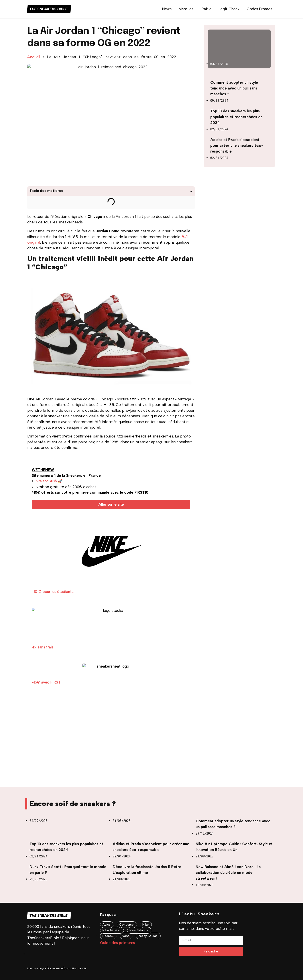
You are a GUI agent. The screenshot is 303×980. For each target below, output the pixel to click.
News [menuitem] (166, 9)
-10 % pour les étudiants (52, 591)
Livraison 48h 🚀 (48, 481)
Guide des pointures (117, 942)
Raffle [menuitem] (206, 9)
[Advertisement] (111, 742)
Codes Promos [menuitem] (259, 9)
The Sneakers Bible (49, 9)
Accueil (33, 57)
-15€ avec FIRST (46, 682)
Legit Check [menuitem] (229, 9)
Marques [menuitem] (186, 9)
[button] (191, 191)
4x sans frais (42, 647)
